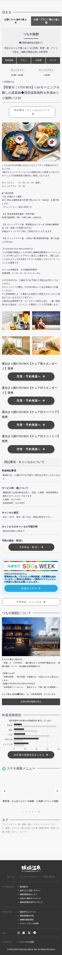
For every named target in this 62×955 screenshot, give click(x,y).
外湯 (8, 832)
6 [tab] (39, 811)
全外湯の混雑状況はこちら (29, 755)
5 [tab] (35, 811)
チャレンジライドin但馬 (29, 923)
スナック (15, 828)
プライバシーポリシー (29, 877)
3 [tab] (29, 811)
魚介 (30, 824)
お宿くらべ (15, 19)
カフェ (14, 832)
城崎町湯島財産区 (27, 920)
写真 (53, 828)
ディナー (45, 824)
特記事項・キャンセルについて (32, 110)
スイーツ (23, 832)
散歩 (8, 828)
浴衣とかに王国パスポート (30, 890)
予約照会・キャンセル (29, 602)
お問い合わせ (49, 877)
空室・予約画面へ (29, 376)
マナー (36, 824)
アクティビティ (9, 824)
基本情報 (9, 60)
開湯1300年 (44, 828)
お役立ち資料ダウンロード (30, 898)
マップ (53, 60)
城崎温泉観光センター (28, 894)
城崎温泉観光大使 (27, 916)
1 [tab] (23, 811)
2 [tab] (26, 811)
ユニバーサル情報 (27, 942)
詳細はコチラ (29, 588)
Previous (4, 791)
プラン (24, 60)
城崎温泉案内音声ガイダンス (31, 902)
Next (57, 791)
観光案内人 (24, 887)
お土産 (34, 828)
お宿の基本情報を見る (31, 702)
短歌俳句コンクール (27, 912)
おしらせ (11, 877)
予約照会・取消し (29, 547)
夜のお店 (25, 828)
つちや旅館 (31, 34)
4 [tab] (32, 811)
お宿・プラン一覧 (46, 19)
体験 (24, 824)
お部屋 (38, 60)
